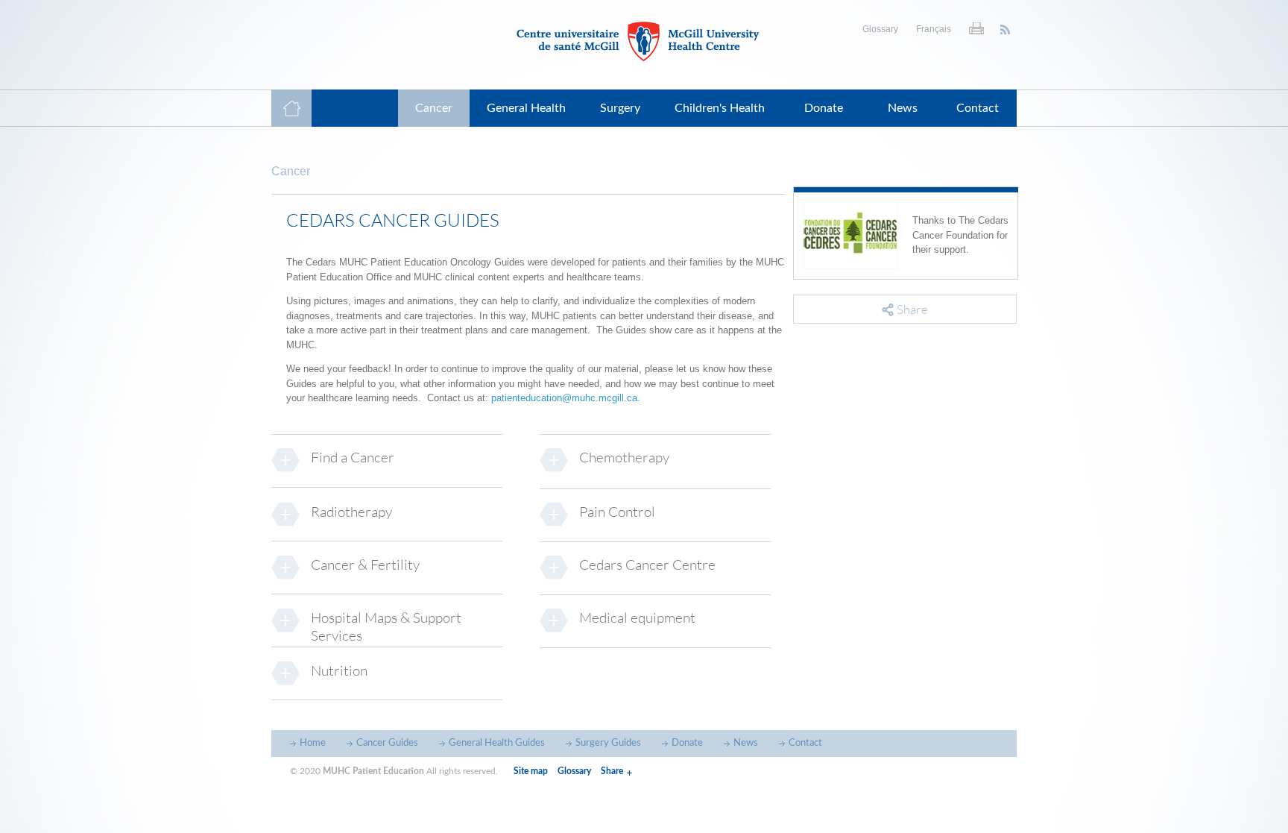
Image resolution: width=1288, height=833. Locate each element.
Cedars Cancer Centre (647, 564)
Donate (823, 108)
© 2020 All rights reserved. (394, 771)
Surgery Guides (608, 743)
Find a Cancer (352, 457)
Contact (977, 108)
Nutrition (339, 670)
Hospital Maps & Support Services (386, 626)
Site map (531, 771)
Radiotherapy (351, 512)
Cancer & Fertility (365, 564)
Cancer (433, 108)
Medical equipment (637, 617)
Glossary (880, 29)
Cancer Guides (387, 743)
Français (933, 29)
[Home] (644, 41)
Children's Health (720, 108)
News (903, 108)
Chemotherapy (624, 457)
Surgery (620, 108)
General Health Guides (497, 743)
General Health (526, 108)
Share (612, 771)
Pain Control (617, 512)
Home (313, 743)
